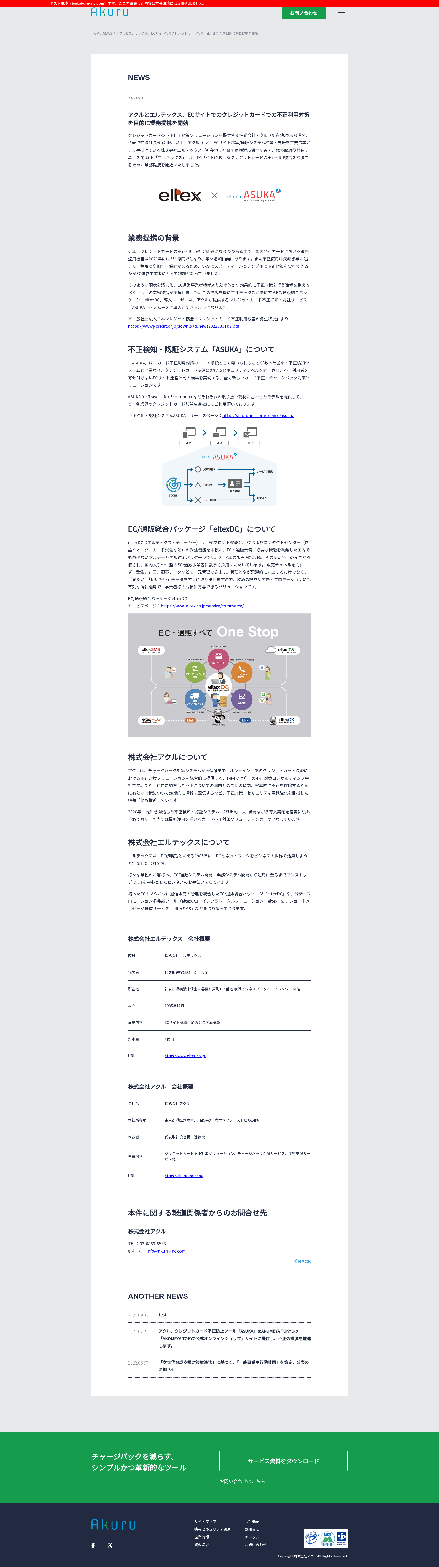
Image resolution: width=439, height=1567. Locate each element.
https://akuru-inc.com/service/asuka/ (258, 415)
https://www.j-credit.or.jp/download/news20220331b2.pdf (183, 326)
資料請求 (201, 1544)
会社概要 (252, 1521)
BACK (304, 1261)
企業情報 (201, 1537)
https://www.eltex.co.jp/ (185, 1055)
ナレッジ (252, 1537)
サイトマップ (205, 1521)
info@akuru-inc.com (166, 1251)
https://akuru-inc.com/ (184, 1175)
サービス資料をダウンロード (283, 1461)
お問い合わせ (303, 13)
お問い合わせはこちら (242, 1481)
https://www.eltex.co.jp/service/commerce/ (202, 606)
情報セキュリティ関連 (212, 1529)
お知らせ (252, 1529)
